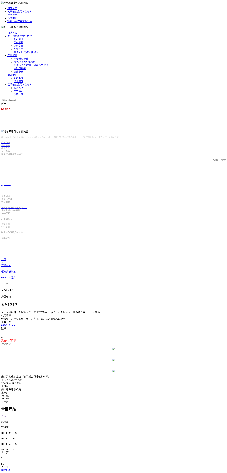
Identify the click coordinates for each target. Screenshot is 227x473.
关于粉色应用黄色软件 (19, 11)
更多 (3, 416)
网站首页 (12, 8)
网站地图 (6, 470)
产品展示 (12, 15)
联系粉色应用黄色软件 (19, 21)
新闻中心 (12, 18)
